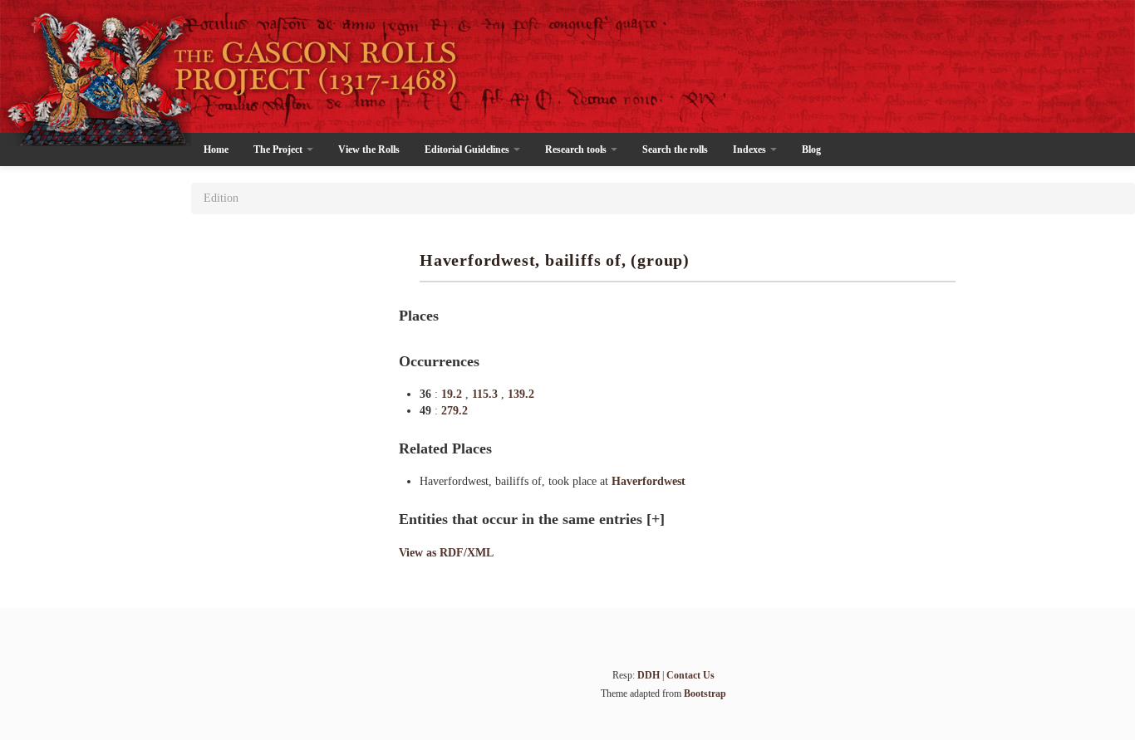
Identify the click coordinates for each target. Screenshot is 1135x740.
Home (216, 149)
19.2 (453, 394)
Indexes (751, 149)
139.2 (521, 394)
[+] (655, 519)
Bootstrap (705, 693)
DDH (648, 675)
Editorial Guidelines (468, 149)
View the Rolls (369, 149)
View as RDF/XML (446, 552)
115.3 (486, 394)
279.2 (454, 410)
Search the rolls (675, 149)
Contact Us (690, 675)
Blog (811, 149)
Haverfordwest (648, 481)
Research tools (577, 149)
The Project (279, 149)
